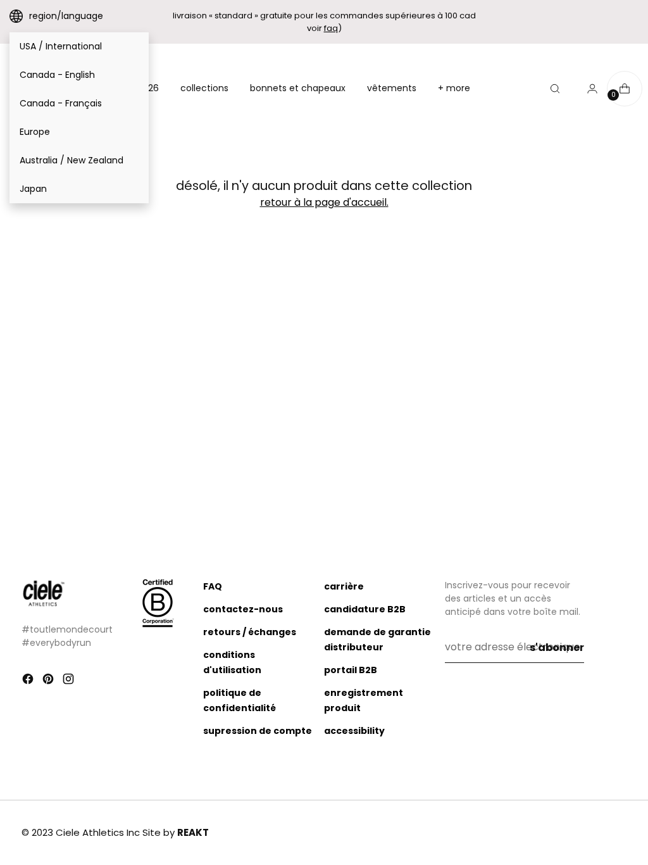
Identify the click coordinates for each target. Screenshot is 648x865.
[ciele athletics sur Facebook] (29, 681)
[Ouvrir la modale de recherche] (555, 88)
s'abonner (557, 647)
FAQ (212, 586)
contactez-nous (243, 609)
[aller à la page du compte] (587, 88)
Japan (33, 188)
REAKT (193, 832)
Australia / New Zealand (71, 160)
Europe (35, 131)
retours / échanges (249, 632)
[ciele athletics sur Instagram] (69, 681)
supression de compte (257, 730)
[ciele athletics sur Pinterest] (49, 681)
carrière (344, 586)
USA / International (61, 46)
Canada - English (57, 74)
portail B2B (350, 670)
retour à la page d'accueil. (324, 202)
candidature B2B (365, 609)
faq (331, 28)
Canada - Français (61, 103)
